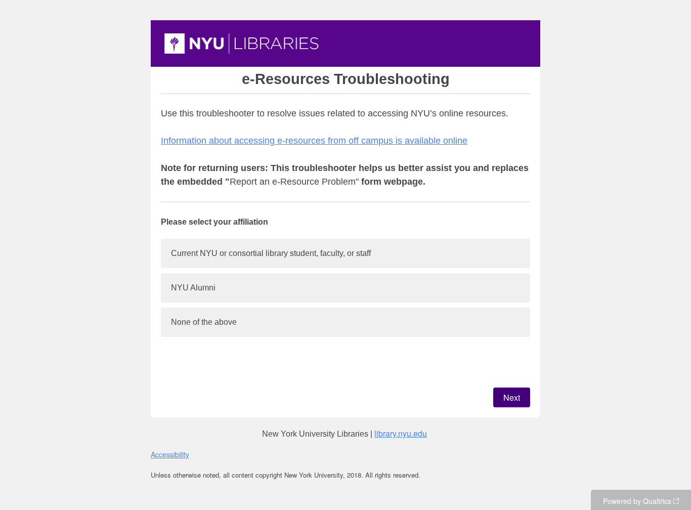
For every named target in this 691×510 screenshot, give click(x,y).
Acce (158, 454)
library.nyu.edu (400, 433)
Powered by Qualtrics (637, 501)
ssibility (177, 454)
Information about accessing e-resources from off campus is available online (314, 141)
